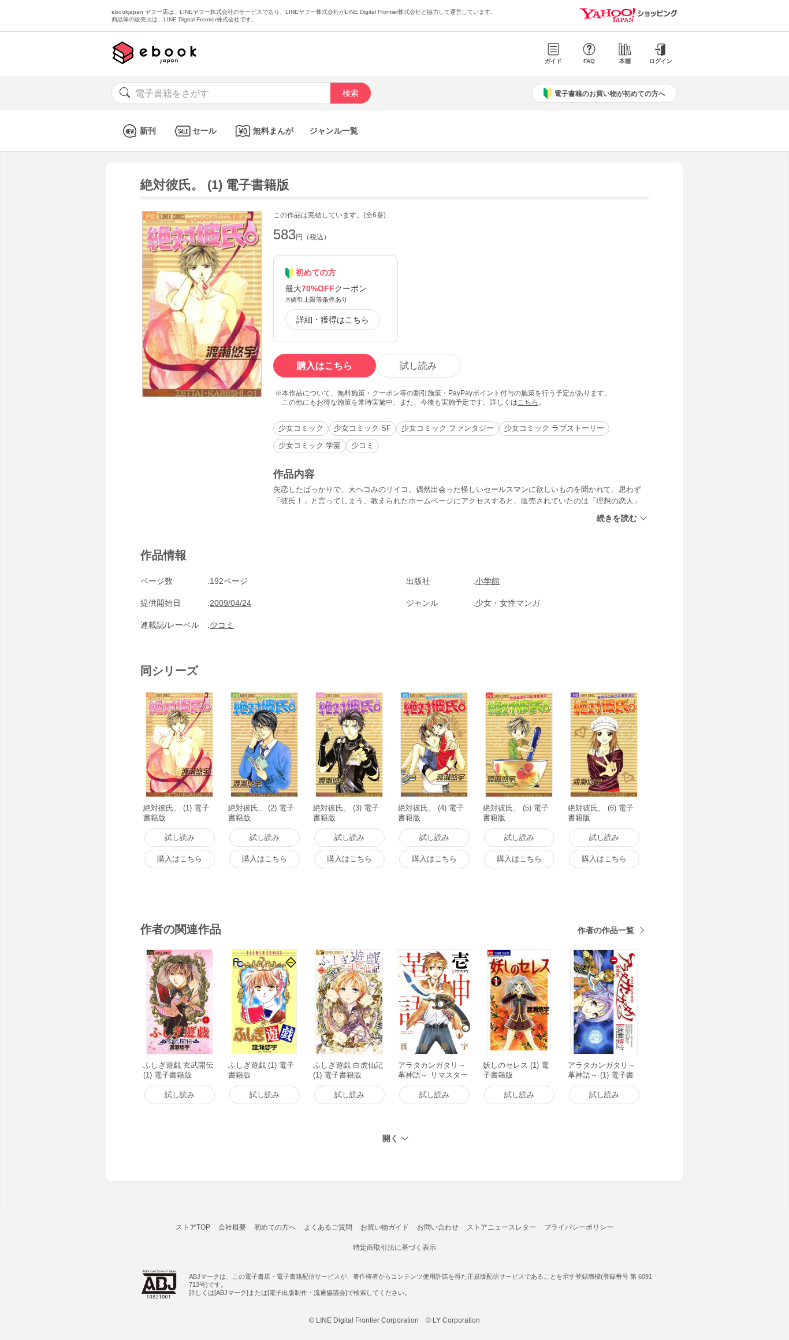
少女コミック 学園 (309, 445)
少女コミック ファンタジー (447, 428)
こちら (528, 402)
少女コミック (300, 428)
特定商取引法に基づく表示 (394, 1247)
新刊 (148, 130)
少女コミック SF (362, 428)
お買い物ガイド (384, 1227)
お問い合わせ (438, 1227)
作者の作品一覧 (606, 930)
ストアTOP (193, 1227)
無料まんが (273, 130)
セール (204, 130)
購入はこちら (324, 366)
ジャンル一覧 (334, 130)
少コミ (362, 445)
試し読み (418, 366)
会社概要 (232, 1227)
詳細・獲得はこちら (332, 319)
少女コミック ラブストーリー (554, 428)
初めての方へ (275, 1227)
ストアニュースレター (501, 1227)
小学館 (487, 581)
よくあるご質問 (328, 1227)
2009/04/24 (230, 603)
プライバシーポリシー (578, 1227)
